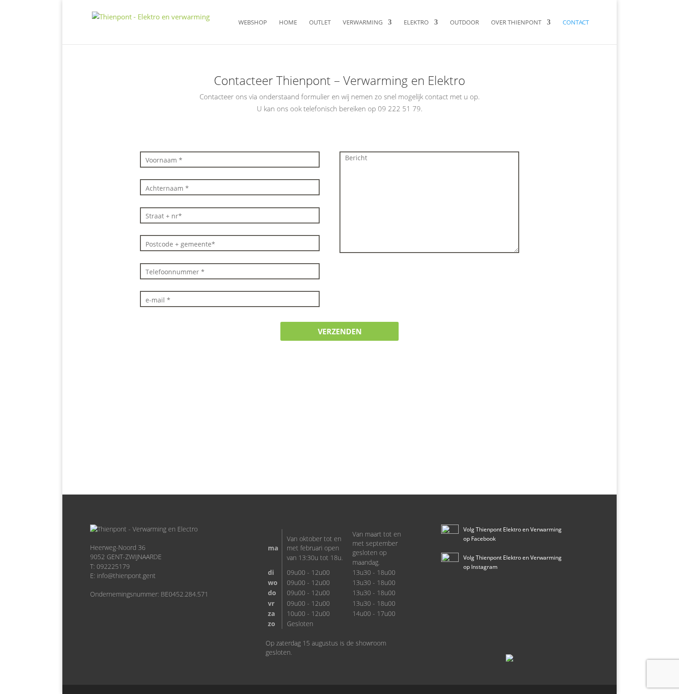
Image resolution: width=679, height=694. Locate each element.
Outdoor (464, 22)
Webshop (252, 22)
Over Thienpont (516, 22)
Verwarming (362, 22)
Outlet (320, 22)
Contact (576, 22)
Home (288, 22)
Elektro (416, 22)
